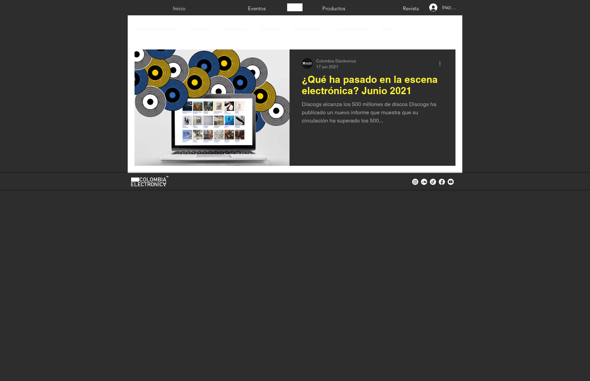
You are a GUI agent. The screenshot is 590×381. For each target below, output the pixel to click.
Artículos (234, 29)
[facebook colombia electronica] (442, 182)
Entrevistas (307, 29)
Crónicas (270, 29)
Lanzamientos (351, 29)
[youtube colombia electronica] (451, 182)
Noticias (200, 29)
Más (387, 29)
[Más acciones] (442, 63)
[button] (447, 29)
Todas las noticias (156, 29)
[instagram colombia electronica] (415, 182)
